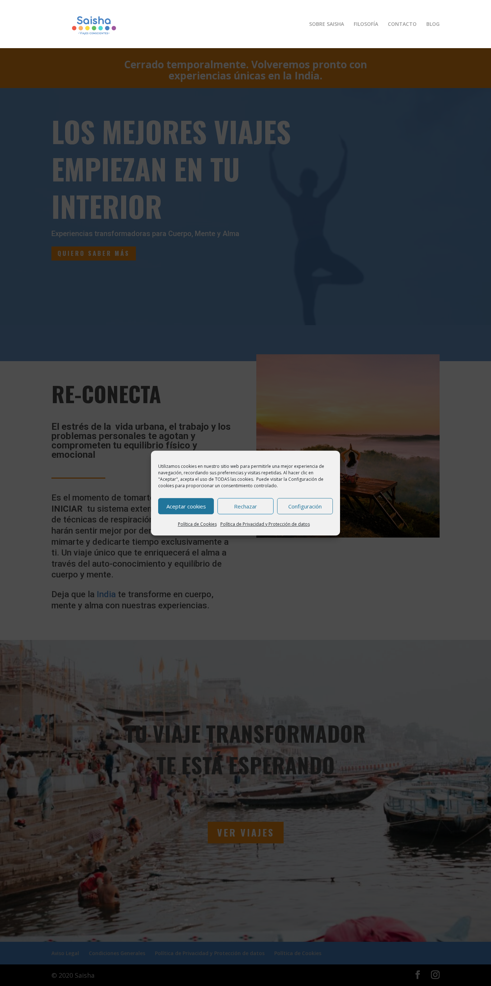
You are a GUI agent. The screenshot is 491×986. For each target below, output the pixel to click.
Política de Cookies (197, 524)
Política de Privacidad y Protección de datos (265, 524)
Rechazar (245, 506)
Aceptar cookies (186, 506)
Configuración (305, 506)
